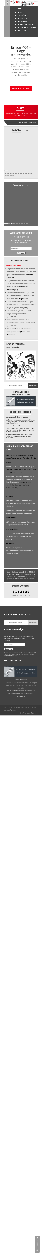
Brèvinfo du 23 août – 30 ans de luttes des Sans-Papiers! (21, 114)
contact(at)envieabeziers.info (17, 682)
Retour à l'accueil (21, 88)
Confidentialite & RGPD (23, 685)
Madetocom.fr (32, 713)
